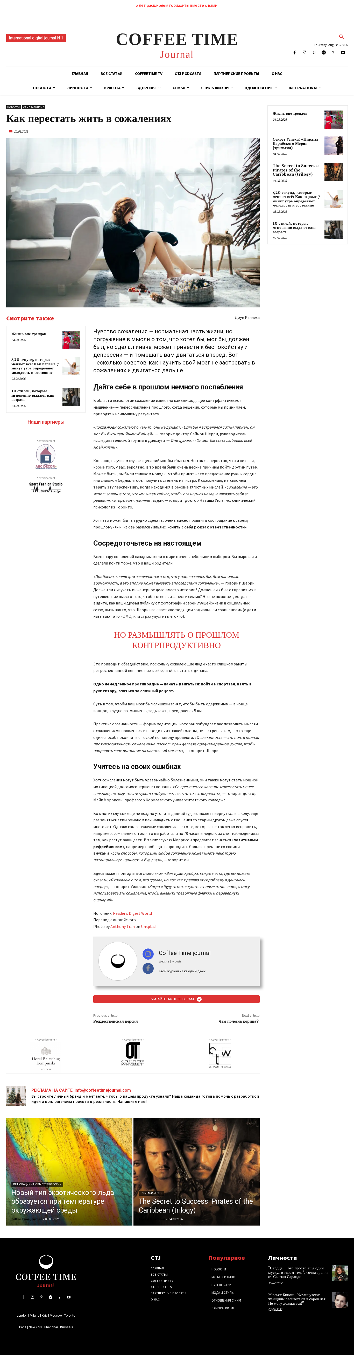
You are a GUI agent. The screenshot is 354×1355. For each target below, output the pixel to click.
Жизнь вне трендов (28, 334)
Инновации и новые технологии (37, 1184)
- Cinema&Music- (151, 1193)
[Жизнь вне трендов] (71, 340)
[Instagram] (304, 52)
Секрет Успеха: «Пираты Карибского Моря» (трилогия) (295, 143)
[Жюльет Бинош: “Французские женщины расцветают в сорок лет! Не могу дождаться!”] (340, 1300)
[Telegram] (323, 52)
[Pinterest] (313, 52)
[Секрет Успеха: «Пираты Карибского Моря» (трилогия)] (333, 145)
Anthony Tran (122, 926)
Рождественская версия (115, 1021)
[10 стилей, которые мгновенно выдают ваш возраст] (71, 397)
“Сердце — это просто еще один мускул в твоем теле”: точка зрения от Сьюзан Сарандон (298, 1272)
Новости (13, 107)
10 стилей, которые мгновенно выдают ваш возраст (32, 395)
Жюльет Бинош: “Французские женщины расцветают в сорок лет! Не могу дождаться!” (297, 1299)
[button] (341, 37)
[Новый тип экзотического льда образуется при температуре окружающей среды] (69, 1172)
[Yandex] (333, 52)
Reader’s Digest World (132, 913)
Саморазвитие (33, 107)
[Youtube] (342, 52)
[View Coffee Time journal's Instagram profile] (148, 954)
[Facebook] (294, 52)
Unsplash (149, 926)
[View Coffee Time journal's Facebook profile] (148, 968)
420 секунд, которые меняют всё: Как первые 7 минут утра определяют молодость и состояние (35, 366)
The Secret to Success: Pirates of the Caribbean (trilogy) (296, 170)
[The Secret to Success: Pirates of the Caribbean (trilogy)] (196, 1172)
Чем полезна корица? (239, 1021)
